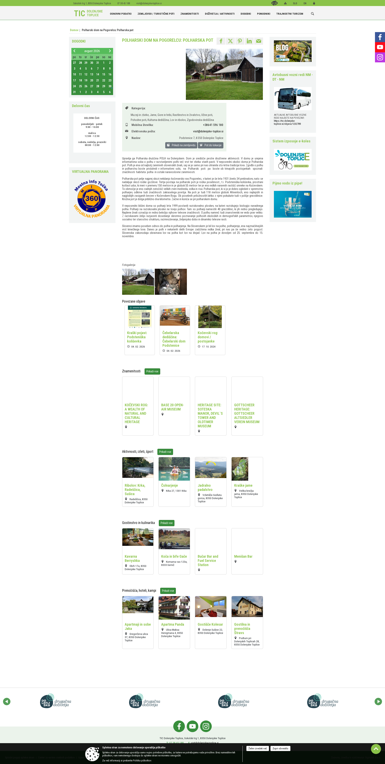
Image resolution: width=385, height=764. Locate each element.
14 (97, 74)
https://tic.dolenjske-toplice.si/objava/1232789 (287, 122)
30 (91, 63)
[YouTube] (380, 47)
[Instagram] (380, 57)
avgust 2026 (92, 51)
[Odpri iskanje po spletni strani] (312, 13)
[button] (6, 701)
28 (80, 63)
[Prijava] (314, 3)
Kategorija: (139, 108)
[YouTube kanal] (192, 726)
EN (305, 3)
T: (167, 742)
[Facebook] (380, 37)
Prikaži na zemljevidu (183, 145)
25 (80, 86)
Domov (74, 30)
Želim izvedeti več (257, 748)
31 (97, 63)
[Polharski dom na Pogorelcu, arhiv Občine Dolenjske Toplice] (138, 281)
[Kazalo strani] (285, 3)
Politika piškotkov (142, 760)
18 (80, 80)
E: (189, 742)
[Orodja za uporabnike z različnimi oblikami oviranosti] (274, 3)
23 (109, 80)
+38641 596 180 (213, 125)
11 (80, 74)
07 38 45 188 (176, 742)
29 (85, 63)
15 (103, 74)
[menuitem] (121, 12)
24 (74, 86)
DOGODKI (79, 41)
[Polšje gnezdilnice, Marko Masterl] (171, 281)
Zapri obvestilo (280, 748)
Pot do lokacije (213, 145)
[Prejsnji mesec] (74, 50)
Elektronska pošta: (144, 131)
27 (74, 63)
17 (74, 80)
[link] (221, 41)
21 (97, 80)
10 (74, 74)
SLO (295, 3)
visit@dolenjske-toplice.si (149, 3)
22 (103, 80)
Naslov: (136, 138)
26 (85, 86)
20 (91, 80)
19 (85, 80)
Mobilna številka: (143, 125)
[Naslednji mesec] (109, 50)
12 (85, 74)
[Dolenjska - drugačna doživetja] (56, 701)
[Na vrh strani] (376, 749)
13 (91, 74)
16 (109, 74)
